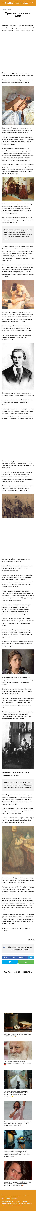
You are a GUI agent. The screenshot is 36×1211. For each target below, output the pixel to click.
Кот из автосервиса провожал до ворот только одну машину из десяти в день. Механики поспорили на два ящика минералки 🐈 (16, 1093)
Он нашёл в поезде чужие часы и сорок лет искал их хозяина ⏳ (17, 1035)
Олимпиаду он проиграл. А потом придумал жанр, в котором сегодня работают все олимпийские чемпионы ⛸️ (17, 1123)
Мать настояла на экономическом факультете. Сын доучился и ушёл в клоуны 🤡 (17, 1063)
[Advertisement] (18, 52)
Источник (31, 939)
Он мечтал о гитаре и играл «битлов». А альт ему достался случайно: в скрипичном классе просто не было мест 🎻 (17, 1183)
